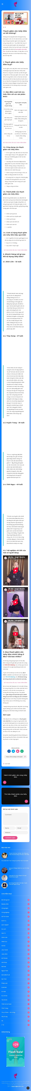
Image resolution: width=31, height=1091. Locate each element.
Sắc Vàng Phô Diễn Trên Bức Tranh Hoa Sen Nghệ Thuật (18, 883)
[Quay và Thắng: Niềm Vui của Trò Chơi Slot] (5, 870)
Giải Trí (4, 933)
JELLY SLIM (7, 763)
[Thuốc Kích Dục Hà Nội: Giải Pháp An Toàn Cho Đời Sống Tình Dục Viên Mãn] (5, 856)
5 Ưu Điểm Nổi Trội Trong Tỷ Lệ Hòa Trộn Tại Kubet (15, 860)
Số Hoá (4, 991)
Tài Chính (4, 1000)
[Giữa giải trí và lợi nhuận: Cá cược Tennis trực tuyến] (5, 878)
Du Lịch (4, 929)
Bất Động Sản (6, 900)
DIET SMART (5, 925)
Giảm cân (4, 937)
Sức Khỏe (4, 996)
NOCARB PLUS (6, 975)
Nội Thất (4, 979)
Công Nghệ (5, 908)
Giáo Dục (4, 941)
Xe (2, 1021)
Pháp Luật (5, 983)
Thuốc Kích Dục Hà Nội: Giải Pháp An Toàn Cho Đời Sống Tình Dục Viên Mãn (19, 854)
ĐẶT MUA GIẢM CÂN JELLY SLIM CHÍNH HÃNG (14, 142)
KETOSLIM (4, 958)
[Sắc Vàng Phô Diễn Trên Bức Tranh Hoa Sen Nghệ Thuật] (5, 885)
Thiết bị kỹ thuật (6, 1004)
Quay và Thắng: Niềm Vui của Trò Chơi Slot (19, 869)
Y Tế (3, 1025)
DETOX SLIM (5, 916)
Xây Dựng (4, 1016)
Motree (4, 966)
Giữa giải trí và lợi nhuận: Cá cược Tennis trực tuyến (18, 876)
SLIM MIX (4, 987)
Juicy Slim (4, 954)
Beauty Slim (5, 904)
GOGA (3, 946)
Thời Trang (5, 1008)
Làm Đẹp (4, 962)
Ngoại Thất (5, 971)
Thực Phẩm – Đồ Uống (8, 1012)
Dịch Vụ (4, 921)
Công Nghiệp (5, 912)
